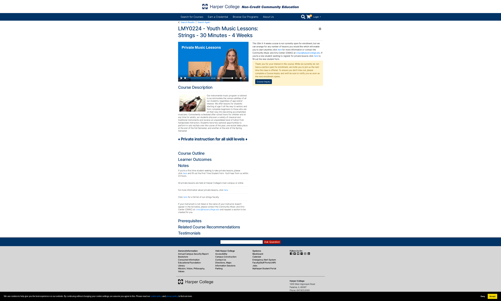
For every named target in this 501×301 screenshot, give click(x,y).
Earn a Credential (218, 16)
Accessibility (221, 254)
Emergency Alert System (264, 259)
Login (316, 17)
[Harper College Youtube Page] (298, 254)
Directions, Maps (223, 262)
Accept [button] (493, 296)
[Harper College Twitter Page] (294, 254)
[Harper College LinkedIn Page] (309, 254)
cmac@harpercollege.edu (207, 209)
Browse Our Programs (245, 16)
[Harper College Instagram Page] (305, 254)
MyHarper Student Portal (264, 268)
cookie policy (156, 296)
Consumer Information (189, 259)
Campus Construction (225, 256)
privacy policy (172, 296)
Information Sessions (225, 265)
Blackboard (257, 254)
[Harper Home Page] (195, 281)
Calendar (256, 256)
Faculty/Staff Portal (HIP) (264, 262)
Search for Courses (192, 16)
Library (181, 265)
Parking (218, 268)
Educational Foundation (189, 262)
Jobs (254, 265)
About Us (268, 16)
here (226, 190)
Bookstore (183, 256)
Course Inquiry (263, 81)
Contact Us (220, 259)
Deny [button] (483, 296)
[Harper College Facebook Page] (291, 254)
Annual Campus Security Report (193, 254)
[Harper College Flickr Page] (301, 254)
